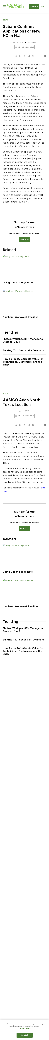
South (6, 20)
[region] (24, 1030)
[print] (45, 56)
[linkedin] (20, 56)
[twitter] (24, 56)
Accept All (24, 1035)
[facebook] (16, 56)
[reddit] (29, 56)
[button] (4, 6)
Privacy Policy (25, 1028)
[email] (33, 56)
